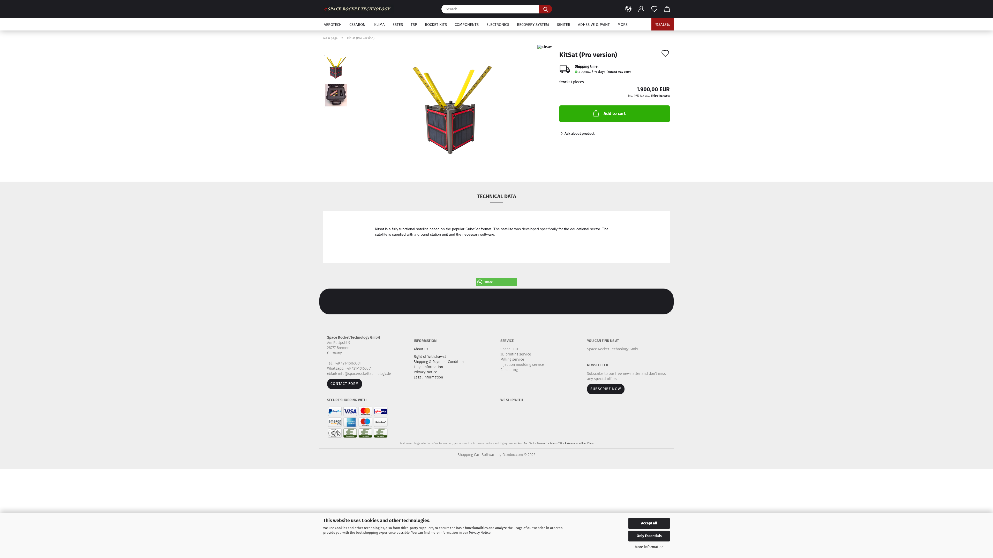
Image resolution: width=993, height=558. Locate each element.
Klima (379, 24)
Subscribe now (605, 389)
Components (467, 24)
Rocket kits (436, 24)
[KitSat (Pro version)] (452, 109)
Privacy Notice (480, 532)
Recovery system (533, 24)
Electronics (497, 24)
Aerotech (333, 24)
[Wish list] (654, 9)
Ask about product (580, 133)
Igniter (563, 24)
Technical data (496, 196)
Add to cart (615, 113)
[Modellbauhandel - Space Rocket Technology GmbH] (360, 9)
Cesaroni (357, 24)
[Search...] (545, 9)
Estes (398, 24)
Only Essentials (649, 536)
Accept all (649, 523)
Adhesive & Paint (594, 24)
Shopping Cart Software (477, 455)
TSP (414, 24)
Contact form (344, 384)
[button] (628, 9)
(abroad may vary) (619, 72)
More (623, 24)
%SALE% (662, 24)
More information (649, 547)
